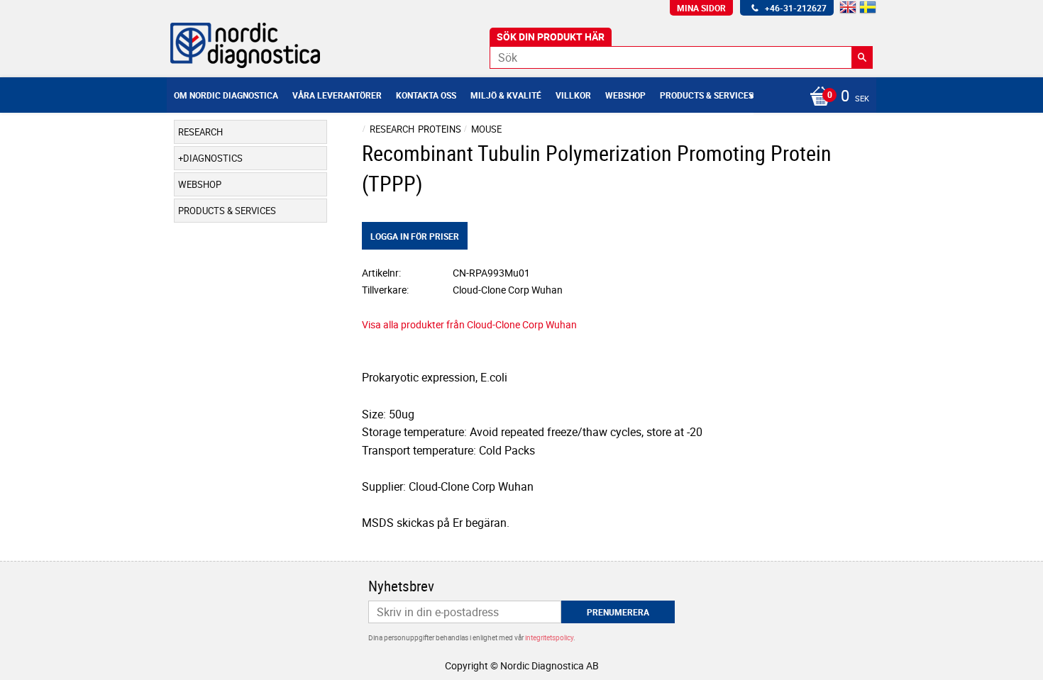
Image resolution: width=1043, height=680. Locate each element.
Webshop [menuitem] (625, 95)
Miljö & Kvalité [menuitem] (505, 95)
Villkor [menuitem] (573, 95)
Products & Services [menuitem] (707, 95)
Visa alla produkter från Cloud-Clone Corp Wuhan (469, 324)
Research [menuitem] (200, 132)
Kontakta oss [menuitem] (426, 95)
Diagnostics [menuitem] (213, 158)
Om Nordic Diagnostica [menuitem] (226, 95)
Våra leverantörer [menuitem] (337, 95)
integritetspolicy (549, 637)
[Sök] (862, 57)
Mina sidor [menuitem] (701, 7)
